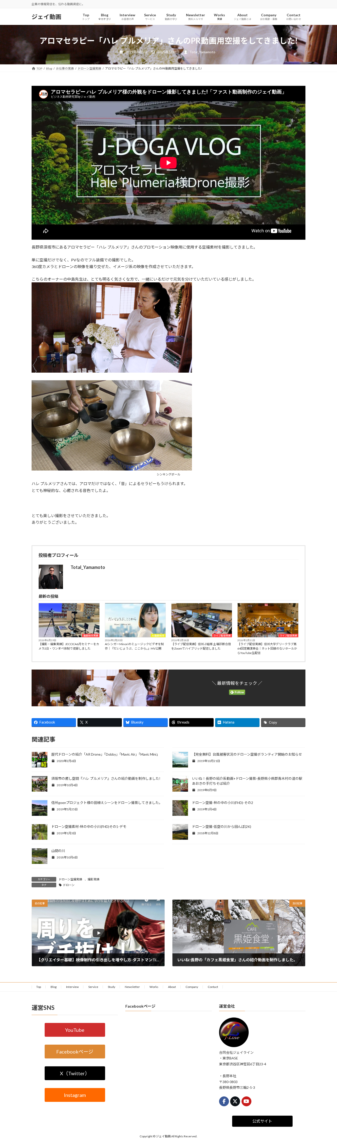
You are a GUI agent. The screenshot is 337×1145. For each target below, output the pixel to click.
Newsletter (132, 987)
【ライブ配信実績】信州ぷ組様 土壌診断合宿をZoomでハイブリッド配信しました (201, 646)
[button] (75, 1030)
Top (38, 987)
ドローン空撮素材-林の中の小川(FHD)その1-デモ (88, 826)
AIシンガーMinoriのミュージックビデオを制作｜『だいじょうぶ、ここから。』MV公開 (134, 646)
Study (111, 987)
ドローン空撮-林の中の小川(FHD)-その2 (222, 802)
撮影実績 (93, 879)
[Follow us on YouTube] (246, 1101)
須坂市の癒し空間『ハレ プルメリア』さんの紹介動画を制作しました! (105, 778)
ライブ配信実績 (222, 635)
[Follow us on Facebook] (224, 1101)
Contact (213, 987)
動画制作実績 (90, 635)
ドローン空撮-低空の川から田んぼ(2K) (221, 826)
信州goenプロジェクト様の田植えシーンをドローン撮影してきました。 (106, 802)
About (172, 987)
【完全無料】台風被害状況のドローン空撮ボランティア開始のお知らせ (247, 754)
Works (154, 987)
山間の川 (58, 851)
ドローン (69, 885)
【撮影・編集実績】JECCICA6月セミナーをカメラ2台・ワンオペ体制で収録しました (68, 646)
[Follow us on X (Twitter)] (235, 1101)
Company (192, 987)
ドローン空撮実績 (70, 879)
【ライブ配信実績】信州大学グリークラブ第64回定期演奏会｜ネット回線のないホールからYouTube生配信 (267, 648)
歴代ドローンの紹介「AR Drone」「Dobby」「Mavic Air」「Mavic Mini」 (105, 754)
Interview (72, 987)
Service (93, 987)
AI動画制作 (158, 635)
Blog (53, 987)
